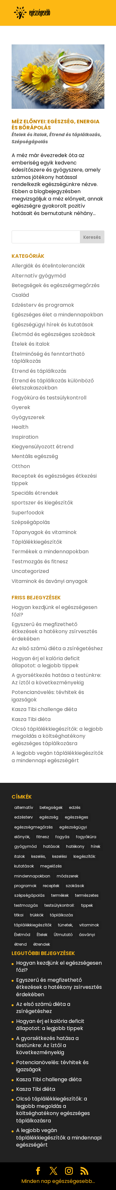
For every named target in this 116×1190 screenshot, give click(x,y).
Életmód (22, 934)
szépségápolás (29, 895)
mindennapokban (32, 876)
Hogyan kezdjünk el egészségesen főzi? (54, 611)
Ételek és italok (29, 134)
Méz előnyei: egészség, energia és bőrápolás (56, 124)
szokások (75, 885)
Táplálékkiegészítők (37, 542)
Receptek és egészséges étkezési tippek (54, 479)
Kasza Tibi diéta (31, 719)
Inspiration (25, 437)
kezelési (59, 856)
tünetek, (65, 925)
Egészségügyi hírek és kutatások (52, 324)
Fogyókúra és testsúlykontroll (49, 397)
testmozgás (26, 905)
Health (20, 427)
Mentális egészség (35, 456)
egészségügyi (73, 827)
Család (20, 295)
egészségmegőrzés (33, 827)
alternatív (23, 807)
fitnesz (42, 836)
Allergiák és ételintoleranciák (48, 265)
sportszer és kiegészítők (42, 502)
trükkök (37, 915)
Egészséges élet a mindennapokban (57, 314)
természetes (87, 895)
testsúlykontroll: (59, 905)
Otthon (21, 466)
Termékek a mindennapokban (50, 551)
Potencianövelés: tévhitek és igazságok (48, 696)
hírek (95, 846)
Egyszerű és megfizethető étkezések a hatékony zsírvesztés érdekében (54, 631)
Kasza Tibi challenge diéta (44, 709)
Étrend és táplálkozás (74, 134)
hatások (51, 846)
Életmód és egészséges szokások (53, 334)
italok (19, 856)
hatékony (75, 846)
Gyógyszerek (28, 417)
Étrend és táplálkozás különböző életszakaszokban (53, 384)
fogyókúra (86, 836)
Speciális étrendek (35, 493)
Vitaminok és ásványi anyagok (50, 581)
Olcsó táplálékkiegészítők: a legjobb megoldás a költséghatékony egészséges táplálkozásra (57, 736)
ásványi (87, 934)
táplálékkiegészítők (33, 925)
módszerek (67, 876)
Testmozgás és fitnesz (40, 561)
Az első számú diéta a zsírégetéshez (57, 648)
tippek (87, 905)
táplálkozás (61, 915)
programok (25, 885)
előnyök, (22, 836)
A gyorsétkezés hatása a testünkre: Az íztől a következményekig (56, 678)
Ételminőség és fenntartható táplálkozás (48, 357)
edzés (75, 807)
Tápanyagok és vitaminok (44, 532)
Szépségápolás (30, 141)
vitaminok (89, 925)
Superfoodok (28, 512)
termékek (60, 895)
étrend (20, 944)
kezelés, (38, 856)
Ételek (42, 934)
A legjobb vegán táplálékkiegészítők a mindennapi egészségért (57, 756)
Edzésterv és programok (43, 305)
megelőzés (51, 866)
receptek (51, 885)
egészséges (76, 817)
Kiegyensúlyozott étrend (42, 446)
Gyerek (21, 407)
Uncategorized (30, 571)
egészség (48, 817)
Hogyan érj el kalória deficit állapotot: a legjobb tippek (46, 662)
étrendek (41, 944)
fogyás (62, 836)
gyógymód (25, 846)
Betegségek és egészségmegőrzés (56, 285)
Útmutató (63, 934)
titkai (19, 915)
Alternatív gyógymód (39, 275)
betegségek (51, 807)
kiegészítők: (84, 856)
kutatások (24, 866)
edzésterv (23, 817)
